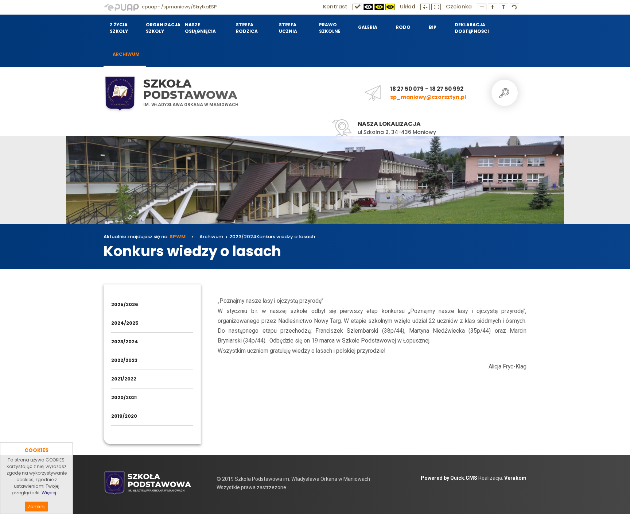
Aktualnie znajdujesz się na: (145, 236)
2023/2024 (242, 236)
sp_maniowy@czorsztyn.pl (428, 97)
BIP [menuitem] (432, 27)
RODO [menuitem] (403, 27)
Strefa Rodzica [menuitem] (247, 28)
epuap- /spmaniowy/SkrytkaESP (179, 7)
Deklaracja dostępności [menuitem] (472, 28)
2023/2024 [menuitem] (124, 341)
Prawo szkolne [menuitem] (330, 28)
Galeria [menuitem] (367, 27)
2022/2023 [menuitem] (124, 360)
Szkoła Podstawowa (190, 89)
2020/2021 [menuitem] (124, 397)
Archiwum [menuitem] (126, 54)
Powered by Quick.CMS (449, 478)
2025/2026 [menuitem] (124, 304)
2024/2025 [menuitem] (125, 323)
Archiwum (211, 236)
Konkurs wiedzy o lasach (285, 236)
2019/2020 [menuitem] (124, 416)
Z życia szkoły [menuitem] (119, 28)
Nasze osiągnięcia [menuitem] (200, 28)
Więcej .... (52, 493)
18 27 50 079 (407, 89)
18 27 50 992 (446, 89)
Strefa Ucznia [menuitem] (288, 28)
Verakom (515, 478)
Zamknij (37, 506)
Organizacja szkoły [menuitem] (161, 28)
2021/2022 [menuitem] (123, 378)
